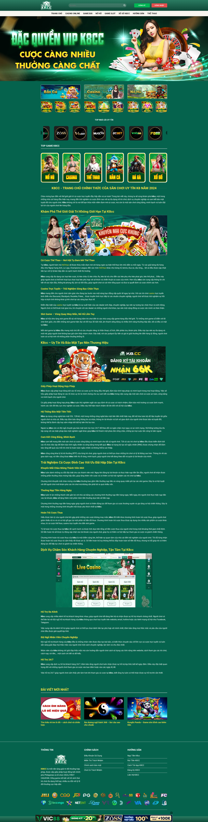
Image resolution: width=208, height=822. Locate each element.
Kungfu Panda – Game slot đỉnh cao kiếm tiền (146, 723)
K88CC (44, 769)
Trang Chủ (56, 13)
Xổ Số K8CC (124, 13)
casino (152, 293)
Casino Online (72, 13)
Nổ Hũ (99, 13)
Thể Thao (152, 13)
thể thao (65, 265)
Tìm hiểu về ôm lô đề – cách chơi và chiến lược (60, 723)
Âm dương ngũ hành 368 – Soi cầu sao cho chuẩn (102, 723)
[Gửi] (124, 5)
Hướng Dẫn (138, 13)
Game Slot (110, 13)
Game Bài (88, 13)
